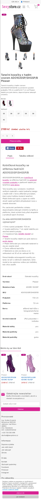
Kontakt (4, 462)
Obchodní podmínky (8, 464)
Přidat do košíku (15, 141)
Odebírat (20, 409)
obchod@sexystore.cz (9, 435)
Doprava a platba (7, 444)
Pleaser (5, 236)
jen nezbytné (21, 497)
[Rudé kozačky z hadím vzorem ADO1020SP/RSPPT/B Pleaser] (3, 106)
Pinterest (4, 470)
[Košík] (36, 7)
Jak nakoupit (6, 450)
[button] (18, 356)
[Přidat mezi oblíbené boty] (3, 148)
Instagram (5, 473)
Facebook (5, 467)
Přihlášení (26, 2)
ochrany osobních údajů (10, 489)
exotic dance (8, 241)
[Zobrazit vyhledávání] (27, 6)
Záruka (3, 453)
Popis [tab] (9, 156)
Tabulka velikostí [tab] (26, 156)
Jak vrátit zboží (7, 447)
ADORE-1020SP (24, 234)
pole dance (15, 185)
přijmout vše (20, 493)
